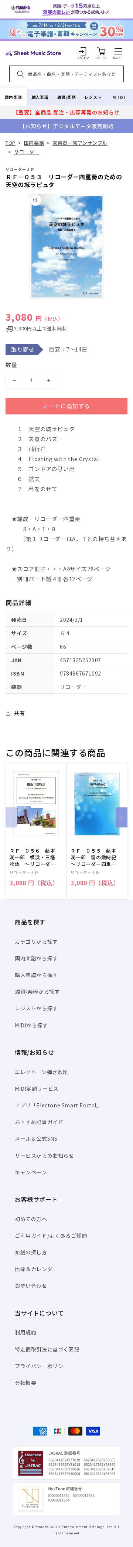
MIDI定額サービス (37, 1088)
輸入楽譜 (39, 97)
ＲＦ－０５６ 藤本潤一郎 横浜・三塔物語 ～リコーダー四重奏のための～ (32, 857)
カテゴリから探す (36, 941)
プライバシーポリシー (42, 1366)
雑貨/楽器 (66, 97)
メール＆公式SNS (36, 1138)
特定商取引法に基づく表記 (47, 1349)
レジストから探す (36, 1008)
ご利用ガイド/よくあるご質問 (51, 1235)
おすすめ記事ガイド (39, 1122)
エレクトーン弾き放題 (41, 1072)
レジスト (93, 97)
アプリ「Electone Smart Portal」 (58, 1105)
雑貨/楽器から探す (37, 991)
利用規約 (25, 1332)
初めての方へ (31, 1219)
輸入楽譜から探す (36, 974)
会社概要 (25, 1382)
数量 (11, 365)
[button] (118, 51)
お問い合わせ (31, 1285)
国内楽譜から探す (36, 958)
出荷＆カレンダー (36, 1269)
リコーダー (26, 151)
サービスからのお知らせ (44, 1155)
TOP (11, 142)
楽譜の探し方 (31, 1252)
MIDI (119, 97)
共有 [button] (19, 713)
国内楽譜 (13, 97)
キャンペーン (31, 1172)
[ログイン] (83, 51)
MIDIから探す (31, 1025)
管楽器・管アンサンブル (80, 142)
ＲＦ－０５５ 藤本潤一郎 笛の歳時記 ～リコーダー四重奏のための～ (96, 857)
